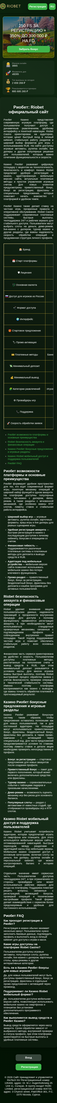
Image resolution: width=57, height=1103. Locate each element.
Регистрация (37, 6)
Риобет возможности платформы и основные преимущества (28, 436)
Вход (28, 1057)
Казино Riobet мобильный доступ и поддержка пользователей (28, 457)
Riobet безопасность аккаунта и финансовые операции (26, 443)
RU (52, 6)
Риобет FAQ (15, 463)
